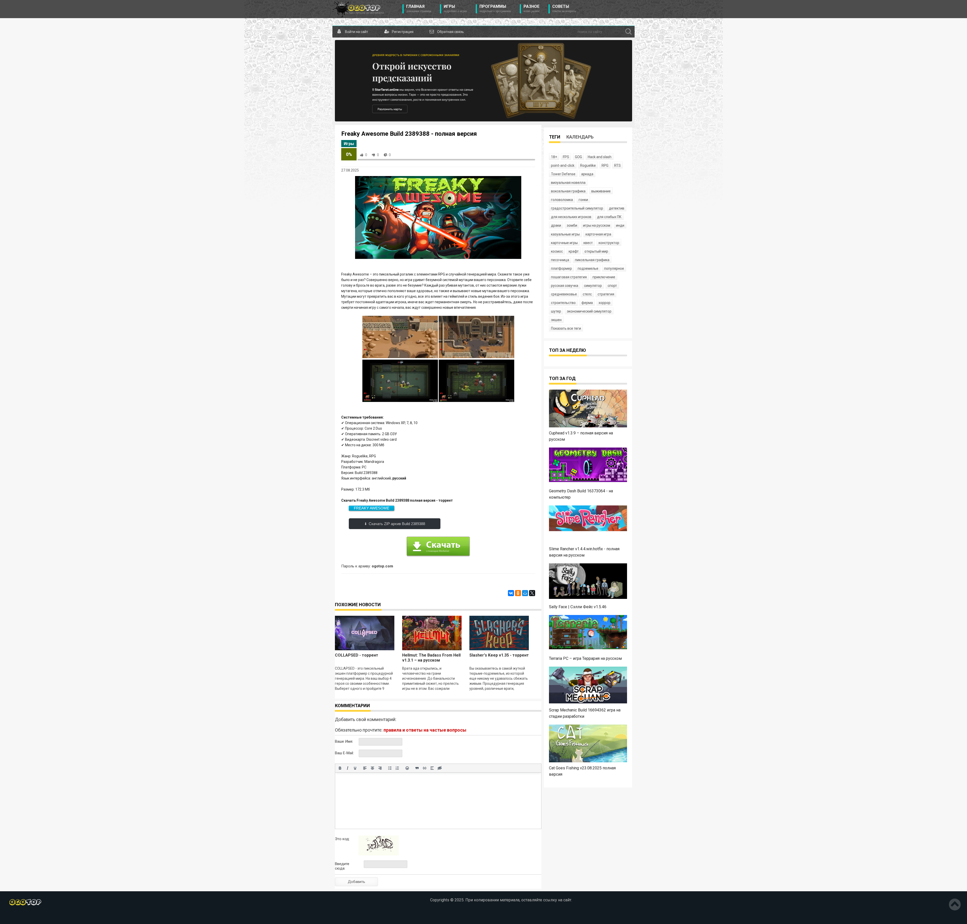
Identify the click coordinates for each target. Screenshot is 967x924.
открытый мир (596, 251)
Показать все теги (566, 328)
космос (557, 251)
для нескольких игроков (571, 217)
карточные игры (564, 243)
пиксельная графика (592, 260)
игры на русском (596, 225)
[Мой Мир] (525, 593)
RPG (605, 165)
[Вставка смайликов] (407, 768)
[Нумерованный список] (397, 768)
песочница (560, 260)
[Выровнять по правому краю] (380, 768)
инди (620, 225)
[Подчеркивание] (355, 768)
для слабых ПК (609, 217)
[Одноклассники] (518, 593)
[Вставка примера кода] (424, 768)
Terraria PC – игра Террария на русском (585, 658)
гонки (583, 200)
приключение (604, 277)
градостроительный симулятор (577, 208)
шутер (556, 311)
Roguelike (588, 165)
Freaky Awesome (371, 508)
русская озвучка (564, 286)
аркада (587, 174)
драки (556, 225)
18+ (554, 157)
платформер (561, 268)
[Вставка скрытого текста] (439, 768)
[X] (532, 593)
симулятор (593, 286)
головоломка (562, 200)
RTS (617, 165)
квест (588, 243)
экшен (556, 320)
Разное (532, 8)
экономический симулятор (589, 311)
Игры (455, 8)
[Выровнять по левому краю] (365, 768)
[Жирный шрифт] (340, 768)
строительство (563, 303)
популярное (614, 268)
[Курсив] (347, 768)
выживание (601, 191)
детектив (616, 208)
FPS (566, 157)
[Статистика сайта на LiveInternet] (39, 916)
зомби (572, 225)
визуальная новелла (568, 183)
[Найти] (629, 32)
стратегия (606, 294)
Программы (495, 8)
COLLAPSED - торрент (356, 655)
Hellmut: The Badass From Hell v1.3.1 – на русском (431, 658)
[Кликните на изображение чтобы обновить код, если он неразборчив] (379, 854)
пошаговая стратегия (569, 277)
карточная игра (598, 234)
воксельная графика (568, 191)
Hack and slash (599, 157)
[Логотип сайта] (358, 9)
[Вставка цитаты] (417, 768)
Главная (418, 8)
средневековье (564, 294)
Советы (564, 8)
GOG (578, 157)
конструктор (609, 243)
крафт (574, 251)
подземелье (588, 268)
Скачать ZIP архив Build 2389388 (397, 524)
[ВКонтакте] (511, 593)
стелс (587, 294)
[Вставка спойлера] (432, 768)
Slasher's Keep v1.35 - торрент (499, 655)
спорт (612, 286)
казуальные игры (565, 234)
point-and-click (562, 165)
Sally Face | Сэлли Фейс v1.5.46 (577, 606)
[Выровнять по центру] (372, 768)
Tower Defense (563, 174)
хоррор (604, 303)
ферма (587, 303)
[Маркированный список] (390, 768)
